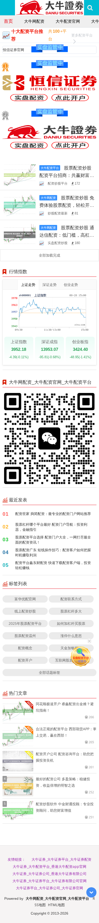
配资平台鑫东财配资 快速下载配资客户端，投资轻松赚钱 (53, 565)
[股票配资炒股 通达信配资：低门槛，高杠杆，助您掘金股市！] (20, 234)
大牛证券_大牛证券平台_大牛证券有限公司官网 (49, 880)
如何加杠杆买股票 (71, 623)
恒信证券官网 (13, 49)
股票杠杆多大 (71, 611)
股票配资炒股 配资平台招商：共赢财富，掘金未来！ (66, 175)
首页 (8, 21)
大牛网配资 (34, 21)
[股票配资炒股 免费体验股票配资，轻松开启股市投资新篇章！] (20, 204)
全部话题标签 (49, 672)
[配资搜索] (90, 7)
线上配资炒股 (25, 611)
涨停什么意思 (71, 635)
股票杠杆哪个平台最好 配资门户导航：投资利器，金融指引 (51, 527)
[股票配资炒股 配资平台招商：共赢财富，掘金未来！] (20, 174)
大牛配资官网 (68, 21)
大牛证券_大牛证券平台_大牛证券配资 (61, 859)
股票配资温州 (25, 635)
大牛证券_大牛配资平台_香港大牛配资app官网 (49, 866)
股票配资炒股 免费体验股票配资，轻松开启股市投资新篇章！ (66, 205)
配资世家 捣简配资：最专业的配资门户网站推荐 (53, 513)
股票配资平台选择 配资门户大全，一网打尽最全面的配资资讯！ (53, 540)
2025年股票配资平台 (25, 623)
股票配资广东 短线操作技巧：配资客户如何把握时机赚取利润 (53, 552)
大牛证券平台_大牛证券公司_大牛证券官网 (49, 887)
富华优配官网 (25, 598)
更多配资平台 (82, 35)
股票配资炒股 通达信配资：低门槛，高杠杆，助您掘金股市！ (66, 234)
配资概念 (25, 647)
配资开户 (25, 660)
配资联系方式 (71, 598)
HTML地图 (56, 904)
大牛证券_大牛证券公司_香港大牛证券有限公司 (49, 873)
